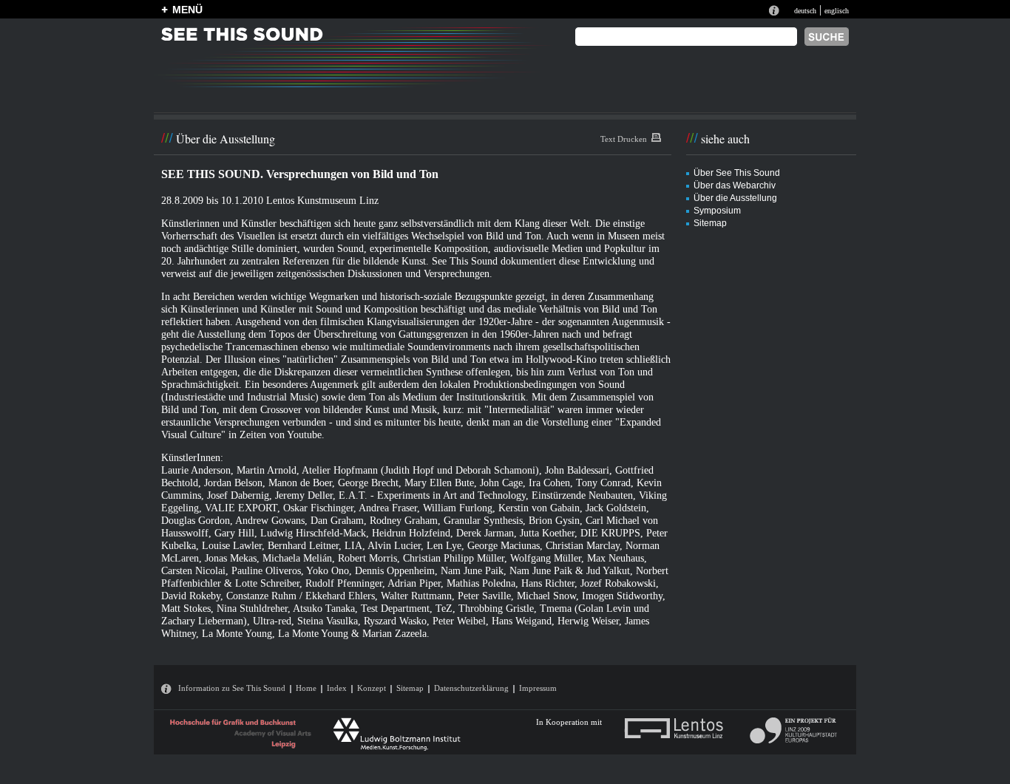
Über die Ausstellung (735, 198)
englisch (836, 11)
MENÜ (187, 10)
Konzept (371, 688)
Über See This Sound (737, 173)
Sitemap (710, 223)
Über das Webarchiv (735, 185)
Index (337, 688)
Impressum (538, 688)
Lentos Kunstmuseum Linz (322, 200)
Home (306, 688)
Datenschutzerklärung (471, 688)
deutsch (805, 11)
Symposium (717, 210)
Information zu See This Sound (231, 688)
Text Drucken (623, 138)
